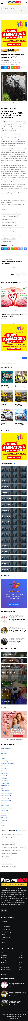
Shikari (16, 225)
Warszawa (3, 312)
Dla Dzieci (11, 615)
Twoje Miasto (4, 756)
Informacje (4, 921)
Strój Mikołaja (4, 778)
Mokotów (4, 962)
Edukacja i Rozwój (19, 615)
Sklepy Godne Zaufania (6, 793)
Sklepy (2, 788)
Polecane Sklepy (5, 783)
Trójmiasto (3, 751)
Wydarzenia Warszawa (7, 863)
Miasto (13, 310)
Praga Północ (22, 847)
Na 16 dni (13, 363)
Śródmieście (5, 974)
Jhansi (19, 213)
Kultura (3, 934)
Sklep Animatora (5, 771)
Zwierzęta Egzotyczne (6, 235)
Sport (3, 942)
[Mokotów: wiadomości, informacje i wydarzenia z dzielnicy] (21, 396)
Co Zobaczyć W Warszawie (8, 841)
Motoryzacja (5, 940)
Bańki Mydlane (4, 773)
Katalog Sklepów (5, 790)
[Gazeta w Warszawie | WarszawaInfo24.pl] (7, 415)
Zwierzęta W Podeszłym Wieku (8, 238)
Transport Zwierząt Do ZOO (7, 228)
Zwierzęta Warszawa (6, 241)
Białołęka (4, 957)
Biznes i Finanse (6, 929)
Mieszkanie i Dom (6, 937)
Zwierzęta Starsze (18, 235)
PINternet (3, 758)
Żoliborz (21, 972)
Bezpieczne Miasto (6, 926)
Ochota (4, 964)
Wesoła (20, 962)
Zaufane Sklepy (4, 780)
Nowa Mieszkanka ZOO (7, 219)
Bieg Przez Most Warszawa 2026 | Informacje (20, 425)
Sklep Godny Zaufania (6, 795)
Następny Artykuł (19, 273)
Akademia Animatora (6, 834)
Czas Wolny (4, 310)
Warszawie (13, 123)
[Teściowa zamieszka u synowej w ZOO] (4, 641)
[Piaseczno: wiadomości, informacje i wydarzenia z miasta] (7, 396)
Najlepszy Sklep (5, 805)
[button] (23, 282)
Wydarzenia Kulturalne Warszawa (9, 860)
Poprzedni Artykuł (8, 259)
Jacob (14, 213)
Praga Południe (6, 969)
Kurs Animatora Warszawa (8, 844)
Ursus (20, 955)
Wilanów (21, 964)
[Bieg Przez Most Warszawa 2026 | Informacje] (21, 415)
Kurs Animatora (4, 766)
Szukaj (25, 358)
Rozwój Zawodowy (16, 850)
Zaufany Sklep (4, 803)
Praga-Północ (19, 310)
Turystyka (4, 924)
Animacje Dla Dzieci (17, 834)
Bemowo (4, 955)
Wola (20, 969)
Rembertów (5, 972)
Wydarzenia (9, 312)
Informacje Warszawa (6, 748)
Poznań (2, 825)
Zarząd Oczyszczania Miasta (8, 866)
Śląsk (2, 822)
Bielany (4, 960)
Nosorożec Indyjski (12, 216)
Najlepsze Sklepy (5, 785)
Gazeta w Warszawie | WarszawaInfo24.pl (7, 425)
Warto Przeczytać (13, 616)
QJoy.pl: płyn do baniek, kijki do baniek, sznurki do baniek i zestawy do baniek (18, 632)
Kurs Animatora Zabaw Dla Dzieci (9, 847)
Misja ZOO (4, 216)
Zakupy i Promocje (20, 628)
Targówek (21, 952)
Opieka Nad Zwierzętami (7, 225)
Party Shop (3, 768)
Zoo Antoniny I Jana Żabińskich (8, 231)
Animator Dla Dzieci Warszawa (8, 837)
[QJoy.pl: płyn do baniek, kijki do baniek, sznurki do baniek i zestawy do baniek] (4, 630)
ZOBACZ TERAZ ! (14, 604)
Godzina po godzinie (6, 363)
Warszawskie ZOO (19, 228)
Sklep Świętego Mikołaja (7, 761)
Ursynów (21, 957)
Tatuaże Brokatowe (5, 775)
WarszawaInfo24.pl (7, 60)
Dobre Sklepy (4, 815)
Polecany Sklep (4, 810)
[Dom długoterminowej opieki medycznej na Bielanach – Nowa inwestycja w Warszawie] (21, 377)
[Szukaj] (26, 3)
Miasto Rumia (4, 753)
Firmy (16, 627)
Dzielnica (9, 310)
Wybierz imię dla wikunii (18, 275)
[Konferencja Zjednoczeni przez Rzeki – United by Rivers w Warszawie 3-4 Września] (7, 377)
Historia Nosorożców (6, 213)
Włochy (20, 967)
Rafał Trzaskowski (6, 850)
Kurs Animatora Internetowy (7, 763)
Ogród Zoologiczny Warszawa (8, 222)
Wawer (20, 960)
